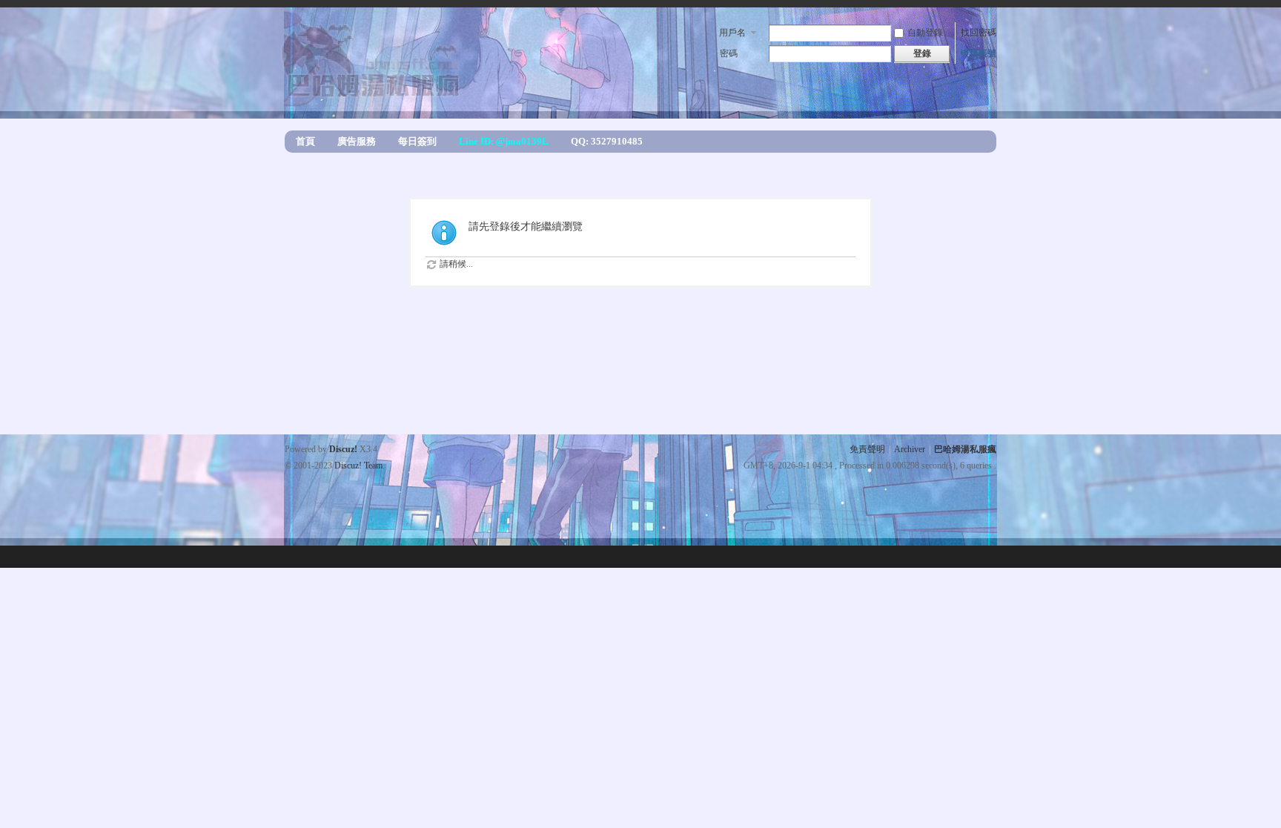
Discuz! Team (358, 465)
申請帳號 (978, 53)
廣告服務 (356, 141)
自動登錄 (925, 32)
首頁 (305, 141)
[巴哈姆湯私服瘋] (374, 93)
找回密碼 (978, 32)
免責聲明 (867, 449)
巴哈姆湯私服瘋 (965, 449)
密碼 (729, 53)
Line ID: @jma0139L (504, 141)
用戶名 (732, 32)
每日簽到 (417, 141)
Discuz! (343, 449)
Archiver (909, 449)
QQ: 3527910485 (607, 141)
